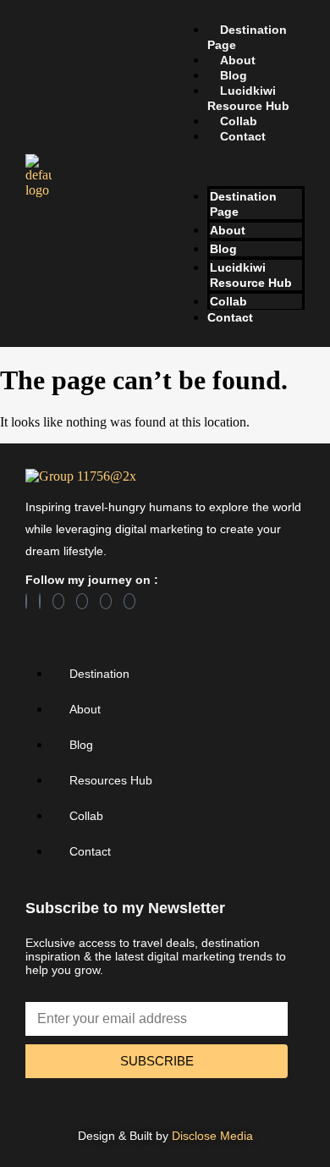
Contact (243, 136)
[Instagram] (58, 601)
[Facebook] (26, 601)
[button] (239, 165)
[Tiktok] (106, 601)
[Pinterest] (82, 601)
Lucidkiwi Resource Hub (248, 98)
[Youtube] (129, 601)
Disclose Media (212, 1135)
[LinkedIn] (40, 601)
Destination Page (247, 37)
